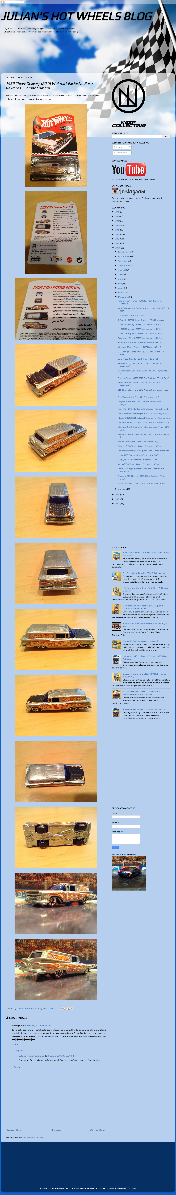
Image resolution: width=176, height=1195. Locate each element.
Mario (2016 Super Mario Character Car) (138, 464)
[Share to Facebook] (69, 1008)
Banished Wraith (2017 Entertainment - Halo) (139, 342)
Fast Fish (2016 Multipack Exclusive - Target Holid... (143, 409)
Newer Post (14, 1130)
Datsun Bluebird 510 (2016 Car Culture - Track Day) (143, 378)
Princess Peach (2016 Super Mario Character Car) (143, 451)
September (124, 265)
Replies (19, 1050)
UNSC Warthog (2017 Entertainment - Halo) (139, 324)
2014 (117, 504)
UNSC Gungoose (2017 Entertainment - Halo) (140, 333)
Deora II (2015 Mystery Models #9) (140, 641)
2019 (117, 239)
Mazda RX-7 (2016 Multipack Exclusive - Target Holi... (144, 413)
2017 (117, 248)
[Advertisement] (81, 55)
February (123, 297)
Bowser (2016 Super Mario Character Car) (139, 446)
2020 (117, 234)
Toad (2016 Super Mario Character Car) (138, 442)
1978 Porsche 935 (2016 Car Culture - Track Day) (141, 483)
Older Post (98, 1130)
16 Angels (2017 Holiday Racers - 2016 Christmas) (141, 320)
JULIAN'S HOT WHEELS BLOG (76, 16)
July (120, 274)
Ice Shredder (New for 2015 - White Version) (145, 573)
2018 (117, 243)
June (121, 279)
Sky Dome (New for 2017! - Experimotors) (138, 397)
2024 (117, 216)
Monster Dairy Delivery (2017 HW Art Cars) (139, 347)
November (124, 256)
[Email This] (62, 1008)
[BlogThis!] (64, 1008)
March (122, 292)
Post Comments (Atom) (32, 1137)
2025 (117, 212)
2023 (117, 221)
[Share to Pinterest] (71, 1008)
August (122, 270)
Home (56, 1130)
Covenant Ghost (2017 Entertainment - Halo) (140, 338)
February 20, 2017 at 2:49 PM (61, 1056)
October (123, 261)
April (121, 288)
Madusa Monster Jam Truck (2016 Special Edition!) (143, 422)
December (124, 252)
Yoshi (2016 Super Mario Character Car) (138, 455)
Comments (121, 152)
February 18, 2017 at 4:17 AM (38, 1025)
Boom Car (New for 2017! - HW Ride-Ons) (138, 359)
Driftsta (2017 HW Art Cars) (131, 315)
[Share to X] (66, 1008)
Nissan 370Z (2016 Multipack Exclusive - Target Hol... (144, 418)
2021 (117, 230)
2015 (117, 499)
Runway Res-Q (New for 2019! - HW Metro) (144, 709)
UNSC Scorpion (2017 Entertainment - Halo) (140, 329)
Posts (118, 147)
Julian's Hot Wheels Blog (31, 1056)
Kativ (111, 1188)
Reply (15, 1044)
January (122, 489)
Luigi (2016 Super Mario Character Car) (137, 460)
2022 (117, 225)
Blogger (132, 1188)
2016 (117, 495)
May (120, 283)
